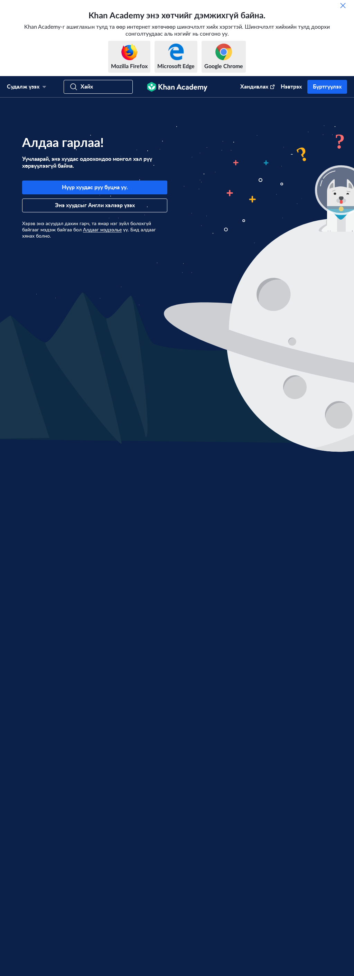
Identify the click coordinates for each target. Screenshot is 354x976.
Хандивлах (254, 87)
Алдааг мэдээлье (102, 230)
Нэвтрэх (291, 87)
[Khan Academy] (177, 86)
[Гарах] (342, 5)
